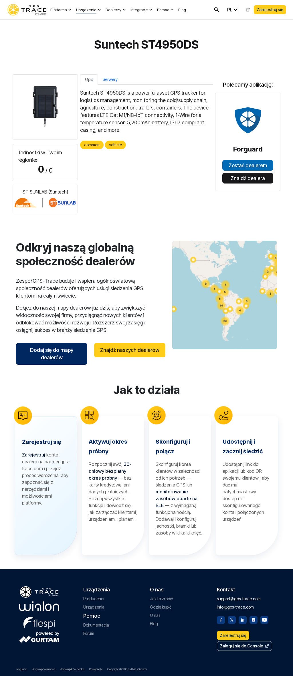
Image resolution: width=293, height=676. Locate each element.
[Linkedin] (243, 619)
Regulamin (21, 669)
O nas (155, 615)
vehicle (115, 144)
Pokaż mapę (225, 295)
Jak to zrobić (161, 598)
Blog (182, 9)
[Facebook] (221, 619)
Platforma (58, 9)
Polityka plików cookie (72, 669)
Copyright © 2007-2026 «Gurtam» (127, 669)
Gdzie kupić (160, 607)
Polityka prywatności (43, 669)
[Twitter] (232, 619)
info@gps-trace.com (235, 607)
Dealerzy (113, 9)
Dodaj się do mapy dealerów (51, 353)
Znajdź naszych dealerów (129, 350)
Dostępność (96, 669)
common (92, 144)
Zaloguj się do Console (241, 645)
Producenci (93, 598)
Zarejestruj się (270, 9)
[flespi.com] (39, 622)
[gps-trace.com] (27, 9)
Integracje (139, 9)
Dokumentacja (96, 625)
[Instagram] (254, 619)
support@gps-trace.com (239, 598)
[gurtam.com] (39, 606)
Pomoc (163, 9)
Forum (88, 633)
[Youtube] (264, 619)
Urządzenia (86, 9)
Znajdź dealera (248, 178)
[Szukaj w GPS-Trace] (216, 10)
